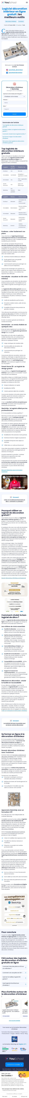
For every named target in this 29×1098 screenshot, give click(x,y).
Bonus (22, 1033)
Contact (15, 1070)
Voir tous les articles (14, 1020)
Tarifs (13, 1069)
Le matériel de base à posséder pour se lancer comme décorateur (15, 724)
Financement (6, 1033)
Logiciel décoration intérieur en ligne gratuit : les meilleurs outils (10, 1011)
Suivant (14, 114)
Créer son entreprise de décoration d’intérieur (14, 710)
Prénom (5, 99)
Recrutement (20, 1069)
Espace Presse (22, 1070)
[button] (11, 21)
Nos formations (7, 1069)
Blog (26, 1033)
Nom (4, 106)
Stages (13, 1033)
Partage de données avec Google (9, 1090)
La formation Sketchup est (14, 1044)
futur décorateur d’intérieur (12, 828)
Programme (24, 1032)
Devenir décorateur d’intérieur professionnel (13, 578)
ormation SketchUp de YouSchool (15, 832)
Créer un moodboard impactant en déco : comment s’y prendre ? (14, 500)
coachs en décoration (7, 314)
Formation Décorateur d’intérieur (11, 1032)
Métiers (18, 1033)
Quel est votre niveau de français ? (12, 94)
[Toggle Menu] (27, 2)
